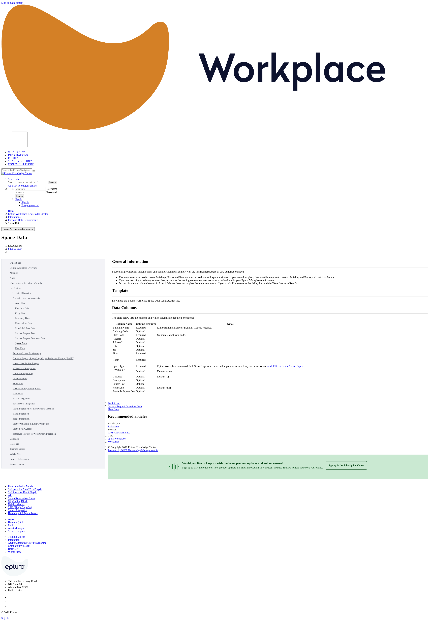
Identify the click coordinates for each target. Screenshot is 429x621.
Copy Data (20, 313)
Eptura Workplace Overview (23, 268)
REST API (18, 383)
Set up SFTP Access (22, 429)
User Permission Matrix (20, 486)
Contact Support (17, 464)
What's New (15, 454)
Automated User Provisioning (27, 353)
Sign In (5, 618)
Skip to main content (12, 2)
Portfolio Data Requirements (23, 220)
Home (11, 211)
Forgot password (30, 205)
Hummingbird (15, 522)
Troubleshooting (20, 378)
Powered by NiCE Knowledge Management (133, 450)
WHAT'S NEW (16, 152)
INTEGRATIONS (18, 155)
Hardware (14, 444)
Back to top (114, 403)
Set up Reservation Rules (21, 498)
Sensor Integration (21, 398)
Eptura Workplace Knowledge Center (28, 214)
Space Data (21, 343)
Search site (13, 179)
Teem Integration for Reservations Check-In (33, 408)
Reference (113, 426)
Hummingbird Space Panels (23, 513)
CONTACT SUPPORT (21, 164)
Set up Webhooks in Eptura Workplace (31, 424)
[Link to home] (16, 173)
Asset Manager (16, 528)
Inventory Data (22, 318)
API (10, 495)
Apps (12, 278)
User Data (20, 348)
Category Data (22, 308)
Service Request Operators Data (30, 338)
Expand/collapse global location (18, 229)
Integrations (14, 217)
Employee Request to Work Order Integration (34, 434)
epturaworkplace (117, 438)
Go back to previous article (22, 185)
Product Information (19, 459)
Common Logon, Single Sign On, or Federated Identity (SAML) (43, 358)
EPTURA (13, 158)
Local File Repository (23, 373)
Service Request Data (25, 333)
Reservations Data (23, 323)
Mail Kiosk (18, 393)
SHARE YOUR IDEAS (21, 161)
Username (51, 188)
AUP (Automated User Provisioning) (27, 542)
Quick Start (15, 263)
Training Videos (17, 449)
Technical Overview (22, 293)
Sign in (19, 196)
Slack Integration (21, 413)
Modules (14, 273)
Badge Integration (21, 419)
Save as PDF (15, 248)
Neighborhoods (16, 504)
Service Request (16, 531)
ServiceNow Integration (24, 403)
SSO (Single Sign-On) (20, 507)
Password (51, 192)
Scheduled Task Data (25, 328)
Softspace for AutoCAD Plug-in (25, 489)
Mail (10, 525)
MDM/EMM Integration (24, 368)
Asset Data (20, 303)
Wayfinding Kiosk (17, 501)
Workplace (113, 441)
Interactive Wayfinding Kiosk (27, 388)
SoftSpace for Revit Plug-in (22, 492)
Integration (13, 539)
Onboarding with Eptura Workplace (27, 283)
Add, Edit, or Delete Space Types (284, 366)
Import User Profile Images (26, 363)
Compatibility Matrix (19, 545)
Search (12, 182)
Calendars (14, 439)
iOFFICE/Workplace (119, 432)
